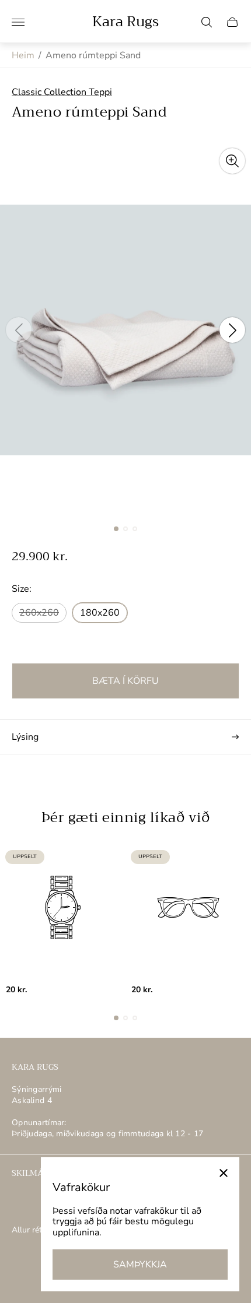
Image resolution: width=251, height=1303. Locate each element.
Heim (23, 55)
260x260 (39, 612)
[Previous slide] (19, 330)
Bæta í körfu (125, 681)
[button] (116, 528)
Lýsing (25, 736)
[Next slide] (232, 330)
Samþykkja (140, 1264)
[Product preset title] (63, 907)
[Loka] (223, 1173)
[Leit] (206, 22)
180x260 (100, 612)
